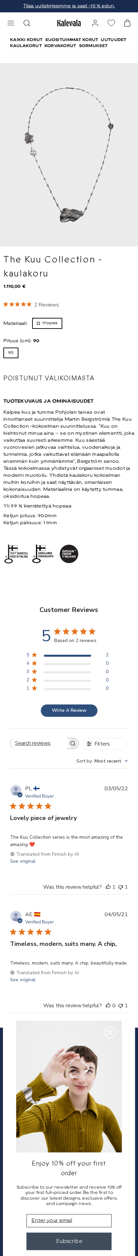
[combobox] (102, 761)
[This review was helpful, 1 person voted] (108, 887)
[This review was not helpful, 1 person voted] (120, 887)
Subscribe (69, 1241)
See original (23, 861)
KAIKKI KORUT (26, 40)
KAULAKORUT (26, 46)
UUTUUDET (113, 40)
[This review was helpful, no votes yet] (108, 1005)
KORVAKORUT (60, 46)
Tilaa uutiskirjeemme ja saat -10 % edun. (69, 6)
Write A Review (69, 710)
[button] (11, 23)
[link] (95, 23)
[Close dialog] (110, 1032)
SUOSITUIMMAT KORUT (71, 40)
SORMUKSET (93, 46)
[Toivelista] (111, 22)
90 (11, 353)
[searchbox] (38, 743)
